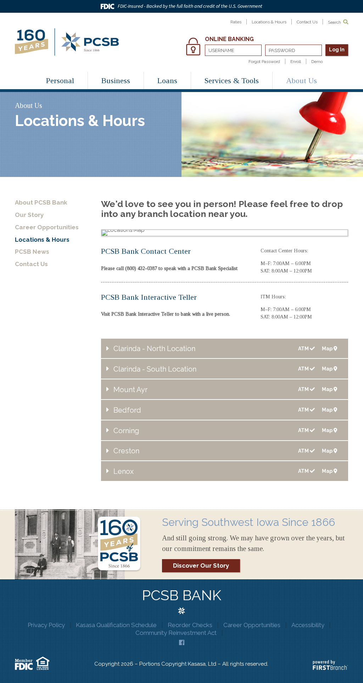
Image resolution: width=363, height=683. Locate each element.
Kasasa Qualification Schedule (116, 625)
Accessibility (307, 625)
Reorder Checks (190, 625)
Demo (317, 61)
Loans (167, 80)
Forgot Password (264, 61)
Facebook (181, 642)
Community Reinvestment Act (176, 632)
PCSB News (32, 251)
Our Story (29, 214)
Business (115, 80)
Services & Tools (232, 80)
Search (335, 22)
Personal (60, 80)
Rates (235, 21)
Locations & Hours (269, 21)
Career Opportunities (47, 227)
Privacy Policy (46, 625)
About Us (301, 80)
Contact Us (307, 21)
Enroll (295, 61)
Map (328, 348)
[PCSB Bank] (67, 41)
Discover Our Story (201, 565)
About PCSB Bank (41, 202)
